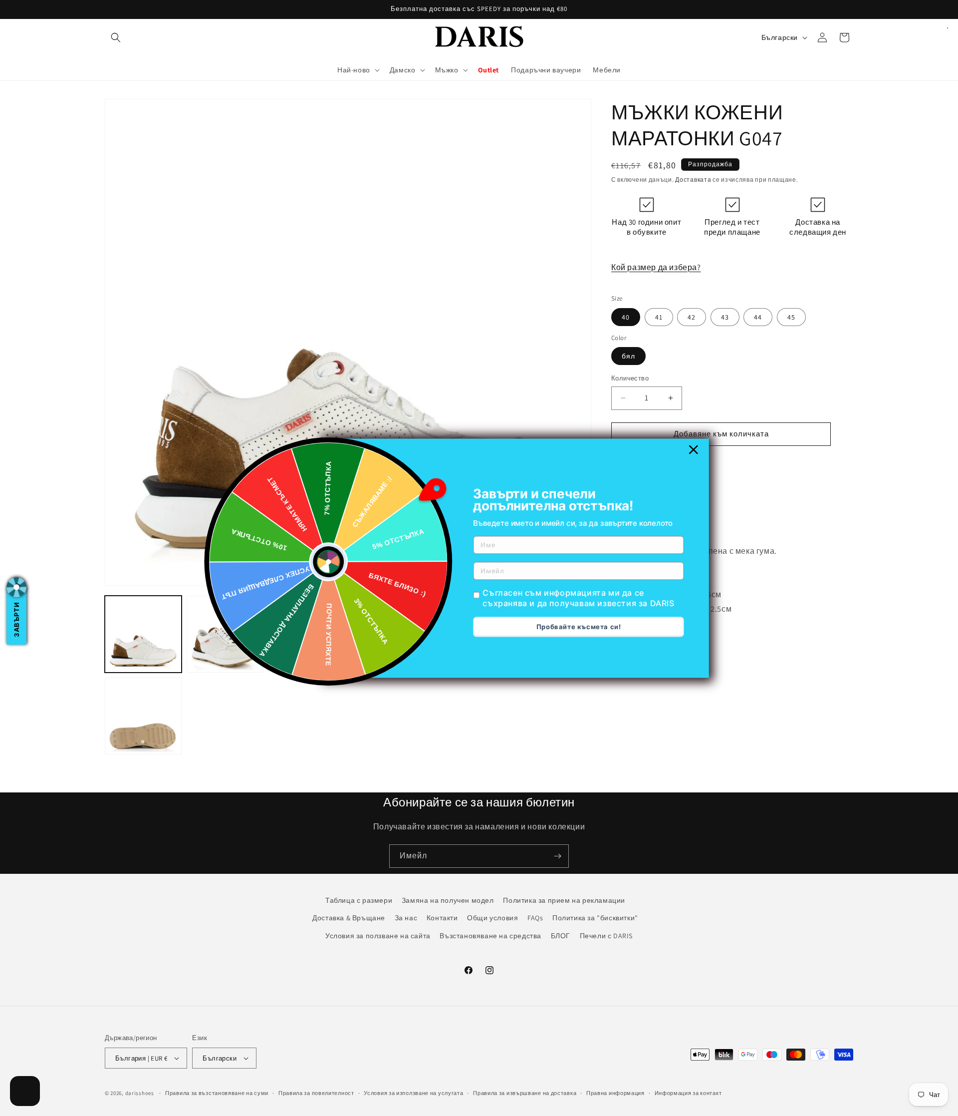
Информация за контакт (688, 1093)
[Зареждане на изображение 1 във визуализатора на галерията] (143, 634)
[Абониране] (557, 856)
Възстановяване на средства (490, 935)
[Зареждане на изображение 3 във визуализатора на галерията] (306, 634)
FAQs (535, 917)
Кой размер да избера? (656, 267)
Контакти (442, 917)
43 (725, 317)
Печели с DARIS (606, 935)
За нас (406, 917)
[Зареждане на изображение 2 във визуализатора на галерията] (225, 634)
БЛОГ (560, 935)
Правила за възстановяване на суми (216, 1093)
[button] (116, 37)
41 (659, 317)
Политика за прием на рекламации (564, 900)
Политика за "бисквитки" (595, 917)
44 (758, 317)
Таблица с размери (358, 900)
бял (628, 356)
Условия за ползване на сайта (378, 935)
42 (692, 317)
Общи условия (492, 917)
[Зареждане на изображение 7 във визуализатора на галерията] (143, 716)
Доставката (693, 179)
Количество (630, 378)
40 (626, 317)
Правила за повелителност (316, 1093)
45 (791, 317)
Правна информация (615, 1093)
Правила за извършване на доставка (524, 1093)
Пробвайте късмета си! (578, 627)
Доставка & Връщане (348, 917)
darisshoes (139, 1093)
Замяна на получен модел (448, 900)
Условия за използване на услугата (413, 1093)
